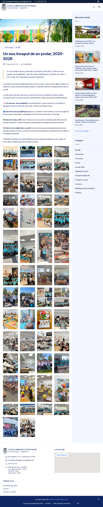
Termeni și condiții (9, 492)
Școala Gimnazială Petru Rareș (21, 6)
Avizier (77, 163)
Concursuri (79, 159)
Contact (6, 489)
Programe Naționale (82, 176)
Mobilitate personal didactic (85, 188)
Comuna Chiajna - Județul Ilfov (17, 8)
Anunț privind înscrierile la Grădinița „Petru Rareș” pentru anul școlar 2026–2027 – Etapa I (86, 68)
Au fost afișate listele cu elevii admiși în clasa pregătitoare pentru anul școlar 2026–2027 (86, 95)
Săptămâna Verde (81, 171)
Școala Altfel (79, 167)
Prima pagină (9, 47)
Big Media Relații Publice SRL (58, 499)
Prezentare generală (10, 486)
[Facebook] (98, 1)
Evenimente (79, 154)
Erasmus (78, 193)
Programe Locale (81, 180)
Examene (78, 184)
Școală (28, 64)
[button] (93, 7)
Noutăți (18, 47)
